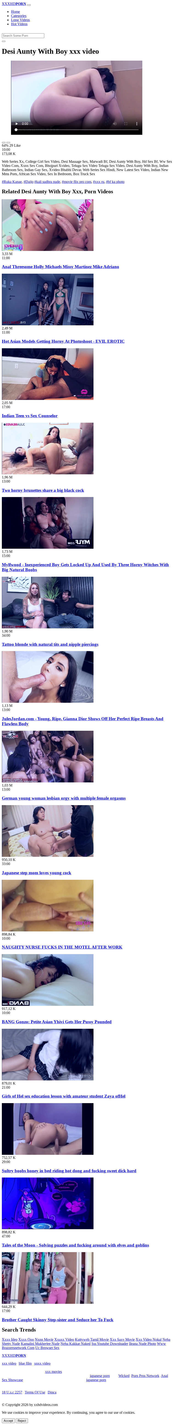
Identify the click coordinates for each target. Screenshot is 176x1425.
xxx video (9, 1363)
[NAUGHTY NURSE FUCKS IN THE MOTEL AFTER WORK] (48, 930)
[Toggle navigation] (29, 5)
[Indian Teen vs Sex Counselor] (48, 399)
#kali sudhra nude (47, 182)
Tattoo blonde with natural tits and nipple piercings (50, 644)
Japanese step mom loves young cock (36, 872)
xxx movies (53, 1372)
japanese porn (100, 1376)
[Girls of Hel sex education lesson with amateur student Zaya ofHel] (48, 1079)
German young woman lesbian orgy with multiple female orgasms (64, 798)
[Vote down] (8, 142)
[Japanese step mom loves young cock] (48, 855)
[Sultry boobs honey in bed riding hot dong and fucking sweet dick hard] (48, 1153)
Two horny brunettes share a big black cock (43, 490)
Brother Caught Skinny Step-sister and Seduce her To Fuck (57, 1319)
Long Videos (20, 20)
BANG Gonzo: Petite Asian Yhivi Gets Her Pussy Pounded (57, 1021)
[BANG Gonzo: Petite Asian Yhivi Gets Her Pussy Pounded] (48, 1004)
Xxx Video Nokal (149, 1339)
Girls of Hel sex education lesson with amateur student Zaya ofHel (63, 1096)
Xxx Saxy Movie (122, 1339)
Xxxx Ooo (26, 1339)
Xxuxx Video (64, 1339)
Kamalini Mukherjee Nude (40, 1344)
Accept (8, 1420)
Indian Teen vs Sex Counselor (30, 415)
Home (15, 12)
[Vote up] (4, 142)
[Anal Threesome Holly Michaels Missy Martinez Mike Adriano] (48, 250)
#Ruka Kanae (12, 182)
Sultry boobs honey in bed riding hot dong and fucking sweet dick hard (69, 1170)
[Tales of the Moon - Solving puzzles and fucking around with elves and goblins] (48, 1228)
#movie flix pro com (76, 182)
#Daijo (28, 182)
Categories (18, 16)
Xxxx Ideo (9, 1339)
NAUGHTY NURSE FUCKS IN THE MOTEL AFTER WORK (62, 947)
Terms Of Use (35, 1392)
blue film (25, 1363)
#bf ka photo (115, 182)
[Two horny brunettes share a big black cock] (48, 473)
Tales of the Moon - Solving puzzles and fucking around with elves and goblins (75, 1245)
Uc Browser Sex (47, 1348)
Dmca (52, 1392)
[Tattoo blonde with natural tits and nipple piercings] (48, 627)
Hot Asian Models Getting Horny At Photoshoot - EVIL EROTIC (63, 341)
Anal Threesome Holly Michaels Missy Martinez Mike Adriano (60, 266)
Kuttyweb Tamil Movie (92, 1339)
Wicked (123, 1376)
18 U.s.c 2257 (12, 1392)
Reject (22, 1420)
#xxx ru (98, 182)
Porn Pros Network (145, 1376)
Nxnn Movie (44, 1339)
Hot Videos (19, 24)
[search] (4, 41)
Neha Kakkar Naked (75, 1344)
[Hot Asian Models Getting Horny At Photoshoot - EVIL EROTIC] (48, 324)
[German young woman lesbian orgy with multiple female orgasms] (48, 781)
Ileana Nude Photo (142, 1344)
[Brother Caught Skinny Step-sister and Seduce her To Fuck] (48, 1302)
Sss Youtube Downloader (109, 1344)
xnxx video (42, 1363)
